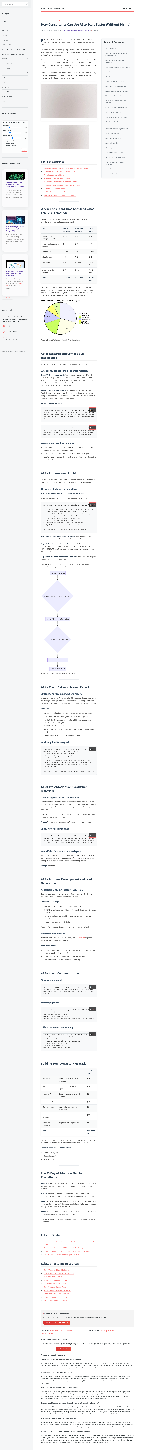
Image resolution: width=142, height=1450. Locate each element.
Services (5, 59)
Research (5, 35)
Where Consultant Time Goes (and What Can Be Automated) (117, 54)
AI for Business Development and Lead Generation (116, 123)
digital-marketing (55, 20)
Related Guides (109, 169)
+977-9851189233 (11, 332)
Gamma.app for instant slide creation (116, 107)
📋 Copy (92, 410)
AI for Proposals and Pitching (113, 77)
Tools (4, 73)
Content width (7, 136)
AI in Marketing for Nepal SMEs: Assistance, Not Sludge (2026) (15, 229)
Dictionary (6, 87)
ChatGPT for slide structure (113, 112)
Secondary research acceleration (114, 72)
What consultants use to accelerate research (118, 67)
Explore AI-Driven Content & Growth (57, 1322)
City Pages (6, 68)
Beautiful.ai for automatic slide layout (116, 117)
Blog (47, 20)
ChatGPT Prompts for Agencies (55, 1297)
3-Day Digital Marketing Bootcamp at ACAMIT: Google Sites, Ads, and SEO (15, 184)
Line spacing (7, 130)
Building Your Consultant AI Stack (115, 157)
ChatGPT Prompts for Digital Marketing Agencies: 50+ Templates (67, 1251)
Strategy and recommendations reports (116, 91)
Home (42, 20)
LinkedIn (111, 1330)
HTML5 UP (12, 353)
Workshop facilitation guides (113, 96)
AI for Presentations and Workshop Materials (115, 102)
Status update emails (111, 143)
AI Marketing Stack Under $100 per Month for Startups (64, 1248)
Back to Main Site (63, 1348)
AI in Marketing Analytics (53, 1277)
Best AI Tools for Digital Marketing (56, 1270)
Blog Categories (8, 96)
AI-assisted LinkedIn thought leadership (116, 129)
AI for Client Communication (113, 138)
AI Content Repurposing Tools (55, 1284)
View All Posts (47, 1348)
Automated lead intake (112, 133)
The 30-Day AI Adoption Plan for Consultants (114, 163)
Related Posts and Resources (113, 174)
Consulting (75, 30)
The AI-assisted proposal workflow (115, 81)
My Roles (5, 30)
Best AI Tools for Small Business (55, 1301)
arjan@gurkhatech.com (13, 326)
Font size (6, 125)
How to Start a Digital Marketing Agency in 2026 (61, 1255)
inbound (82, 938)
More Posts (7, 297)
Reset (24, 150)
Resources (6, 91)
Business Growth (84, 30)
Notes (4, 82)
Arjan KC (5, 26)
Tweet (103, 1330)
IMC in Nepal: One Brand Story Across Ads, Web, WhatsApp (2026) (14, 273)
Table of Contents (110, 49)
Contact (5, 101)
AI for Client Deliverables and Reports (116, 86)
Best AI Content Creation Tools (55, 1287)
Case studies (6, 45)
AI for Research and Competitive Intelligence (114, 61)
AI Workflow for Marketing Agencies (57, 1290)
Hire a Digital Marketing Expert (14, 49)
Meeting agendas (110, 148)
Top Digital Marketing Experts (13, 54)
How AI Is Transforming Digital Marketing (59, 1273)
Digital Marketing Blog (52, 8)
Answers (5, 40)
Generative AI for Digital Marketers (57, 1294)
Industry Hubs (7, 63)
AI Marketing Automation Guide (55, 1280)
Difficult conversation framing (114, 152)
